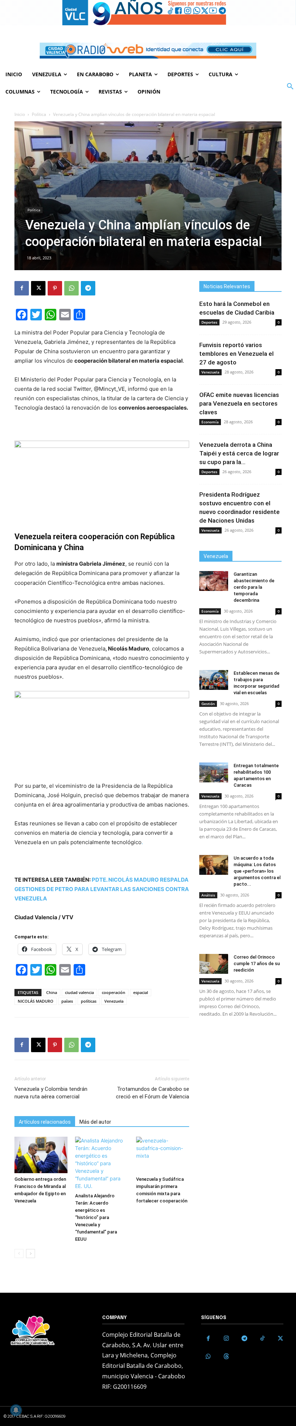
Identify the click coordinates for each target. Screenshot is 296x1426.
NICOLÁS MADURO (35, 1001)
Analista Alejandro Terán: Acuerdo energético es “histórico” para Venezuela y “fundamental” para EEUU (96, 1217)
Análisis (208, 895)
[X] (38, 288)
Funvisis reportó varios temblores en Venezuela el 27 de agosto (236, 353)
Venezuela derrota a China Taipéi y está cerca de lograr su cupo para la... (239, 453)
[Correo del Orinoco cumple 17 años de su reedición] (213, 964)
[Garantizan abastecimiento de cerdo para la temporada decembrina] (213, 581)
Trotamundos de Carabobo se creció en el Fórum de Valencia (152, 1093)
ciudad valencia (79, 992)
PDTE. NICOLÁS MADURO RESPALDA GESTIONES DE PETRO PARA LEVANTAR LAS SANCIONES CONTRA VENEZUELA (101, 889)
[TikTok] (262, 1338)
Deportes (209, 322)
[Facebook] (21, 288)
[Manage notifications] (16, 1410)
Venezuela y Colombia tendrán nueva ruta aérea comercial (50, 1093)
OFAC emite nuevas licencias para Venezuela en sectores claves (239, 403)
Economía (210, 421)
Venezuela (113, 1001)
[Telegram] (88, 288)
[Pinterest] (55, 288)
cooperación (113, 992)
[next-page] (30, 1253)
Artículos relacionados (45, 1122)
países (67, 1001)
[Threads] (226, 1356)
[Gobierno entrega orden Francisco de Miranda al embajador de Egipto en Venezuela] (41, 1155)
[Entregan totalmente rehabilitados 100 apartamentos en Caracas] (213, 772)
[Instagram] (226, 1338)
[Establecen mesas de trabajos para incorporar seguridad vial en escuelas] (213, 680)
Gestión (208, 703)
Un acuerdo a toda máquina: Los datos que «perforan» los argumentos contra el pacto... (257, 871)
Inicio (19, 114)
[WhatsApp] (71, 288)
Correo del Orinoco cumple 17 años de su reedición (257, 963)
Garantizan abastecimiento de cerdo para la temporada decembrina (254, 587)
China (51, 992)
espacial (140, 992)
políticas (88, 1001)
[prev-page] (18, 1253)
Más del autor (95, 1122)
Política (39, 114)
